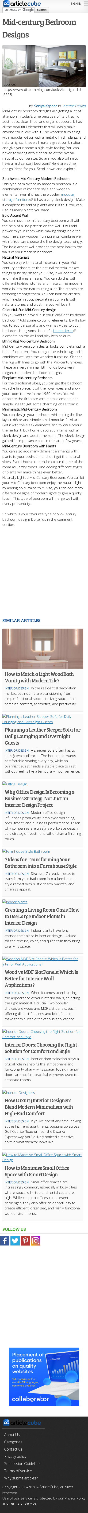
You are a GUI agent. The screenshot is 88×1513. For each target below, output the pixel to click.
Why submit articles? (21, 1478)
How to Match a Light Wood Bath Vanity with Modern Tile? (39, 677)
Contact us (13, 1449)
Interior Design (74, 105)
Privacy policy (15, 1456)
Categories (13, 1442)
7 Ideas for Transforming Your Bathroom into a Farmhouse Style (41, 862)
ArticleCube (48, 1486)
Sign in (76, 3)
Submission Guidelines (23, 1463)
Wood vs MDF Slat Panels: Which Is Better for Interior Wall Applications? (41, 978)
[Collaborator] (44, 1403)
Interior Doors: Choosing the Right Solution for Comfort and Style (41, 1047)
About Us (12, 1434)
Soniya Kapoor (45, 105)
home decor (63, 330)
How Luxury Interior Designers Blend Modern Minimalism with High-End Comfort (39, 1107)
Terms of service (18, 1470)
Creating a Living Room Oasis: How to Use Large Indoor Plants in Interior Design (42, 916)
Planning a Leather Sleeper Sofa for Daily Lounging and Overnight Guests (42, 736)
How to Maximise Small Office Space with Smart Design (37, 1171)
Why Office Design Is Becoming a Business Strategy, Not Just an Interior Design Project (39, 798)
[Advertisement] (44, 571)
